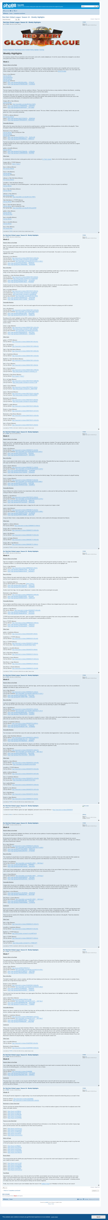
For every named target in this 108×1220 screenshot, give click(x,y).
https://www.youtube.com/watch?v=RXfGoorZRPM (25, 395)
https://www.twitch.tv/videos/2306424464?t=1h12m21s (25, 1016)
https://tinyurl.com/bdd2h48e (15, 1166)
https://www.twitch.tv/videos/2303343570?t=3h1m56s (25, 794)
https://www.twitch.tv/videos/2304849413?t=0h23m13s (25, 659)
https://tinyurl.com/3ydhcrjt (14, 1113)
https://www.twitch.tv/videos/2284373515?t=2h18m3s (25, 497)
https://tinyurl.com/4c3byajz (14, 1149)
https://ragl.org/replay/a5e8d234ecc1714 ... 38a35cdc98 (21, 137)
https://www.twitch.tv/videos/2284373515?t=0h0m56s (25, 399)
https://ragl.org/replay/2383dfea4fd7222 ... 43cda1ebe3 (21, 613)
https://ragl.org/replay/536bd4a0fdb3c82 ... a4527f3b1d (21, 332)
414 (86, 24)
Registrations (11, 49)
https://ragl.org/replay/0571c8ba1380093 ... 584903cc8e (21, 849)
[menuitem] (11, 11)
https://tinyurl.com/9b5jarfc (14, 1146)
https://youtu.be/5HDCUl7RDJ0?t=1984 (21, 999)
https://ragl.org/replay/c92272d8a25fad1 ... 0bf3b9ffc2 (21, 740)
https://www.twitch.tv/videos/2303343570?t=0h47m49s (25, 773)
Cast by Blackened (7, 77)
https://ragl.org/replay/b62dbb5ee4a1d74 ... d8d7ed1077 (21, 455)
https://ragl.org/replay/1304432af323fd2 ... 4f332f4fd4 (21, 453)
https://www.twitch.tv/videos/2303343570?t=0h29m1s (25, 723)
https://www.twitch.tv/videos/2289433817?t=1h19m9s (25, 467)
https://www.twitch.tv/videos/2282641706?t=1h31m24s (25, 360)
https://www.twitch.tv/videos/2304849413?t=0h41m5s (25, 663)
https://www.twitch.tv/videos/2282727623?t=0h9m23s (25, 291)
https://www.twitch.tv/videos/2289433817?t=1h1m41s (25, 510)
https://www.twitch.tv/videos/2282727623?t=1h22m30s (25, 393)
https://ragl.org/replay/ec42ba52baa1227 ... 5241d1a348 (21, 297)
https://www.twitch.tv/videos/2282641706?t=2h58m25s (25, 369)
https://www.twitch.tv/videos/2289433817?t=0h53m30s (25, 539)
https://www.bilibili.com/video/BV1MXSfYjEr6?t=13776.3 (29, 498)
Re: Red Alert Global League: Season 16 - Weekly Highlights (20, 235)
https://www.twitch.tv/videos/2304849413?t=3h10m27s (25, 924)
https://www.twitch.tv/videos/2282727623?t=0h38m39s (25, 380)
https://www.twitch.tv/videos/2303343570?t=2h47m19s (25, 789)
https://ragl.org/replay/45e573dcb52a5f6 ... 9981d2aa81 (21, 502)
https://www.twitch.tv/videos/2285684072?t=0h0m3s (27, 525)
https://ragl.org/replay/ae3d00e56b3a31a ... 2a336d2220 (21, 333)
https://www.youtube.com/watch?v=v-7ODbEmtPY (25, 943)
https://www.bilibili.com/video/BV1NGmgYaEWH (24, 208)
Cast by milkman (7, 75)
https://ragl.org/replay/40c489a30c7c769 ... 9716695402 (21, 726)
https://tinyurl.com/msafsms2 (15, 1169)
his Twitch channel (46, 159)
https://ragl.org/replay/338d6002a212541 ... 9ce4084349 (21, 513)
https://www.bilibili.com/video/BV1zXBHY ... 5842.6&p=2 (29, 863)
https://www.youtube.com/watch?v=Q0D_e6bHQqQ (25, 329)
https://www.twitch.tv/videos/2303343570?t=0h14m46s (25, 769)
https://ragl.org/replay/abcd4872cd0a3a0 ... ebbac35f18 (21, 866)
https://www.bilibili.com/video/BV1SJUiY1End (24, 780)
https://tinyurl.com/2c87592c (15, 1117)
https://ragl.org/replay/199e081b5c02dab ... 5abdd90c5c (21, 484)
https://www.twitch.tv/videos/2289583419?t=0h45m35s (25, 594)
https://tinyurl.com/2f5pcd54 (14, 1114)
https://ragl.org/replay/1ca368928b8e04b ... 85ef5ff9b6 (21, 153)
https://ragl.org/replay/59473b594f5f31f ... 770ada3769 (21, 725)
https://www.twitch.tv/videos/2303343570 (63, 809)
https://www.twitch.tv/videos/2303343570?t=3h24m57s (25, 750)
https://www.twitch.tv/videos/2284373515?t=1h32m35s (25, 415)
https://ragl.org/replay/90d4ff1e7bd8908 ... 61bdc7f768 (21, 514)
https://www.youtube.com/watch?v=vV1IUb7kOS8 (25, 278)
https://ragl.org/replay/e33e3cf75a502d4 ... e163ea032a (21, 472)
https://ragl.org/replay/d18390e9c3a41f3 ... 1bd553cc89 (21, 598)
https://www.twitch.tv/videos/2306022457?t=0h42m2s (25, 938)
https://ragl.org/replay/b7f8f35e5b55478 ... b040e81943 (21, 120)
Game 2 (18, 164)
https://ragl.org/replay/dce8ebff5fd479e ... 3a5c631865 (21, 753)
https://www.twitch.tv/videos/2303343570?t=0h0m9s (25, 649)
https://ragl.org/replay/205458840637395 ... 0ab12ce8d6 (21, 1002)
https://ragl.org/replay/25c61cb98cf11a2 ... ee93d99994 (21, 587)
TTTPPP (84, 22)
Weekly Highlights (34, 49)
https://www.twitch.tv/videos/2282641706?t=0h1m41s (25, 341)
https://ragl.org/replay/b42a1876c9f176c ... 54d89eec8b (21, 315)
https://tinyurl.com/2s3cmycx (15, 1128)
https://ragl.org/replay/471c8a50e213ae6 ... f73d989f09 (21, 1004)
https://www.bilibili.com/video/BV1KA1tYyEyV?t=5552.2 (29, 261)
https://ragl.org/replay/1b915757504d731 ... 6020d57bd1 (21, 118)
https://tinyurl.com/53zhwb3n (15, 1150)
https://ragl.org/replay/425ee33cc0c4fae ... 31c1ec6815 (21, 280)
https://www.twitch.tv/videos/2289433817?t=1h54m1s (25, 544)
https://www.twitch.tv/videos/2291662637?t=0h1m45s (27, 610)
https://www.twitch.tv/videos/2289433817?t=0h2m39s (25, 480)
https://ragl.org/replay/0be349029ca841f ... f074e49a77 (21, 712)
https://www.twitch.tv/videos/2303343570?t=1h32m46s (25, 762)
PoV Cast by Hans (7, 214)
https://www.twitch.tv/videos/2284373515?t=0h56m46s (25, 406)
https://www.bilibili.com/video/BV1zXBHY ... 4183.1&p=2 (29, 899)
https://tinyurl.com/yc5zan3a (15, 1147)
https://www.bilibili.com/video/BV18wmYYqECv (24, 644)
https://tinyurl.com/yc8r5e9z (14, 1165)
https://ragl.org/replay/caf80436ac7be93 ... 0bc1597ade (21, 569)
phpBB (46, 1202)
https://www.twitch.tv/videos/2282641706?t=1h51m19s (25, 327)
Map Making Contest (20, 49)
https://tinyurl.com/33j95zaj (14, 1111)
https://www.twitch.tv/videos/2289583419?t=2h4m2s (25, 568)
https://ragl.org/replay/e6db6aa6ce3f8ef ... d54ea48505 (21, 313)
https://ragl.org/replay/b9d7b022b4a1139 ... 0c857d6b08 (21, 1073)
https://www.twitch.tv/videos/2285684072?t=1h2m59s (25, 450)
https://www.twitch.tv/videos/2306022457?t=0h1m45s (25, 928)
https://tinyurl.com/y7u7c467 (15, 1163)
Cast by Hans (6, 80)
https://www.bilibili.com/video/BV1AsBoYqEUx (27, 330)
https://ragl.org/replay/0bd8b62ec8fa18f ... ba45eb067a (21, 571)
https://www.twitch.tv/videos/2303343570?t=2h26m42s (25, 784)
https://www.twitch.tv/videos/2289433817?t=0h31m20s (25, 535)
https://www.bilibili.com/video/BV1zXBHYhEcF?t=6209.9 (29, 847)
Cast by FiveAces (7, 79)
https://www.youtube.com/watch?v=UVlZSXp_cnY (25, 371)
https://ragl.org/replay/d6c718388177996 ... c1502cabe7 (21, 696)
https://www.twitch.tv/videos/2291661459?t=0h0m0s (25, 634)
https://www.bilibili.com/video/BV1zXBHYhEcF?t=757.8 (29, 710)
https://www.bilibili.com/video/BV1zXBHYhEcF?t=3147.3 (29, 693)
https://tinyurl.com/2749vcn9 (15, 1152)
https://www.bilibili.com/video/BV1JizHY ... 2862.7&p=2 (29, 751)
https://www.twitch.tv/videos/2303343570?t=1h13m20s (25, 778)
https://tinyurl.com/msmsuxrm (15, 1135)
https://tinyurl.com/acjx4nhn (14, 1116)
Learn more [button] (54, 1217)
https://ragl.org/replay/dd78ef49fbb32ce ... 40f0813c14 (21, 139)
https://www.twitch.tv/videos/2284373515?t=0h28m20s (25, 258)
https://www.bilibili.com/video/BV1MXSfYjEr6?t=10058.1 (29, 511)
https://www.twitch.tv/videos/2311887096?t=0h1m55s (25, 1043)
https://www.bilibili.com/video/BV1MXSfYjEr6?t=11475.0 (29, 469)
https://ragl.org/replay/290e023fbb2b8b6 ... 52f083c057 (21, 972)
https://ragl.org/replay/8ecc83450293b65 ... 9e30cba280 (21, 264)
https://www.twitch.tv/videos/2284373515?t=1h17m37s (25, 410)
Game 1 (14, 164)
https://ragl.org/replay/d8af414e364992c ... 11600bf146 (21, 990)
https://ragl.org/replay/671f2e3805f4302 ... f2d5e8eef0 (21, 988)
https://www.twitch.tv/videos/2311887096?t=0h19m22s (25, 1048)
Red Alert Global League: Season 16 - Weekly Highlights (23, 17)
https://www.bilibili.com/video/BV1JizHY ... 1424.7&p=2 (29, 1001)
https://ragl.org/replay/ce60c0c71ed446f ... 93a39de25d (21, 299)
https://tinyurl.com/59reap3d (14, 1131)
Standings (41, 49)
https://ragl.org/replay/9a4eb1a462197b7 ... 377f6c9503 (21, 850)
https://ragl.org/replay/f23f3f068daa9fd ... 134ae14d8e (21, 1021)
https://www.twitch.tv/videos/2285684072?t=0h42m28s (25, 530)
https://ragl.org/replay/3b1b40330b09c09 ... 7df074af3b (21, 877)
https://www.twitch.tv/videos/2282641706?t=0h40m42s (25, 346)
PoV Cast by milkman (8, 116)
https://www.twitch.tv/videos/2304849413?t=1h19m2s (25, 692)
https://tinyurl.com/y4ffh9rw (14, 1168)
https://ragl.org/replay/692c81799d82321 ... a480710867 (21, 971)
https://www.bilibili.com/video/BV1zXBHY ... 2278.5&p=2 (29, 875)
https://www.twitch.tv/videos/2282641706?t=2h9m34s (25, 365)
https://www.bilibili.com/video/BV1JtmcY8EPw (24, 197)
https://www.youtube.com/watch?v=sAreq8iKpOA (25, 292)
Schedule (27, 49)
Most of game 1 (16, 376)
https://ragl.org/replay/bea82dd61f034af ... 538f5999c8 (21, 864)
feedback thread (45, 1183)
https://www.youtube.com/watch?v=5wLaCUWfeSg (25, 401)
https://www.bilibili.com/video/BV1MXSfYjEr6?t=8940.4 (29, 481)
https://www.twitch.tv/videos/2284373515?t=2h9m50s (25, 425)
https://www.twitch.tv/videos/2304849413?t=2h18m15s (25, 846)
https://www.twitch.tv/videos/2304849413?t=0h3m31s (25, 654)
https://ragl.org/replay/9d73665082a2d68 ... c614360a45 (21, 84)
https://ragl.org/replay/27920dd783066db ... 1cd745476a (21, 902)
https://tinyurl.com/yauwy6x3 (15, 1130)
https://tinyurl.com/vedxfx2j (14, 1133)
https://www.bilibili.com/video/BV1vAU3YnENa (24, 764)
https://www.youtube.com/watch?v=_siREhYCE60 (25, 388)
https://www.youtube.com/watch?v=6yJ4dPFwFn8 (24, 933)
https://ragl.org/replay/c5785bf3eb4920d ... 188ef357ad (21, 624)
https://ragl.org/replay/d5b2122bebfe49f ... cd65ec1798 (21, 585)
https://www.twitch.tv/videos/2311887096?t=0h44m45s (25, 985)
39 (85, 816)
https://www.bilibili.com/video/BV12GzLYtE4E (27, 296)
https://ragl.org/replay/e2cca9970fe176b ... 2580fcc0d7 (21, 500)
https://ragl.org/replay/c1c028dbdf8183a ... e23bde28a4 (21, 105)
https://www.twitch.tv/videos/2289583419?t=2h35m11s (25, 622)
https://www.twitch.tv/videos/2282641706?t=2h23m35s (25, 310)
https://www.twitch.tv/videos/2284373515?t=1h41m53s (25, 420)
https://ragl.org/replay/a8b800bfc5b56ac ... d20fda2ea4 (21, 1020)
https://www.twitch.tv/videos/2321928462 (23, 1098)
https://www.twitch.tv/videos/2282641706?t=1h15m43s (25, 355)
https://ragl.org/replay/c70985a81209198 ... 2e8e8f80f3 (21, 714)
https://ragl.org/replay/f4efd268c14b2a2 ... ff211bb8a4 (21, 281)
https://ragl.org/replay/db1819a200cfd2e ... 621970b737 (21, 879)
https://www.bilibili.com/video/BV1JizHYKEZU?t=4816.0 (29, 987)
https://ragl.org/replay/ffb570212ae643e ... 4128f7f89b (21, 483)
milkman (84, 814)
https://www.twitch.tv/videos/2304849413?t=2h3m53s (25, 798)
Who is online (6, 1194)
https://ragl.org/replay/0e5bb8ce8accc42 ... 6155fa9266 (21, 739)
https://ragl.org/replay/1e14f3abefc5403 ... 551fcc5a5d (21, 695)
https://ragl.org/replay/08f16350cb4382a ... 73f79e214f (21, 82)
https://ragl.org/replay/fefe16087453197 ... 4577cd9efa (21, 107)
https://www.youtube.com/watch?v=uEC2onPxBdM (25, 259)
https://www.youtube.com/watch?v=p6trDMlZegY (24, 294)
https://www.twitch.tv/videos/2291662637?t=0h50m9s (25, 643)
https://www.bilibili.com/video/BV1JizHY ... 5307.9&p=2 (29, 1018)
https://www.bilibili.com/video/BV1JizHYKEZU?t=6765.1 (29, 969)
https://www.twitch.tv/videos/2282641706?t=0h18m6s (25, 277)
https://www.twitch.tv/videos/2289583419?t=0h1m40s (25, 638)
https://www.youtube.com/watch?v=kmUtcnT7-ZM (25, 382)
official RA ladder (62, 71)
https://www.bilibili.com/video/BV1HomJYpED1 (24, 104)
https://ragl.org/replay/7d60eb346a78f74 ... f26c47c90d (21, 894)
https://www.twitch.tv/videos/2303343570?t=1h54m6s (25, 709)
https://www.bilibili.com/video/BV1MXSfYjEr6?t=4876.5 (29, 451)
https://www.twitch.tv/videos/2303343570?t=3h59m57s (25, 737)
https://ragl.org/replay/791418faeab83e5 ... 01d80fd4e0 (21, 626)
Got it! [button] (98, 1217)
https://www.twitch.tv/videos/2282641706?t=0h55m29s (25, 351)
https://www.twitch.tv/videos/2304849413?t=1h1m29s (25, 668)
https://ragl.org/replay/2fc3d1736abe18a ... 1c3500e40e (21, 151)
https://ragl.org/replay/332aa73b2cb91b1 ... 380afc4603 (21, 755)
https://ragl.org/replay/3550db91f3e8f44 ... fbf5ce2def (21, 596)
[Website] (10, 5)
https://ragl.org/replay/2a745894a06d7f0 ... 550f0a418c (21, 612)
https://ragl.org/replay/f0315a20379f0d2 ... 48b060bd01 (21, 263)
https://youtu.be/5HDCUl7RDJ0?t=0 (21, 968)
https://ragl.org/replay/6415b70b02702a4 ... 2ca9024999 (21, 470)
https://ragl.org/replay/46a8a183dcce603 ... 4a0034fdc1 (21, 1074)
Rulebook (5, 49)
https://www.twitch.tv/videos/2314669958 (22, 1071)
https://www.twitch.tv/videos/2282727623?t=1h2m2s (25, 387)
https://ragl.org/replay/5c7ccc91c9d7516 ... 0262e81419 (21, 893)
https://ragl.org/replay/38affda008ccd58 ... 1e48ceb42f (21, 900)
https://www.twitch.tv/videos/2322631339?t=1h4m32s (26, 1100)
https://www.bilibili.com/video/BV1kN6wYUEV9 (27, 311)
